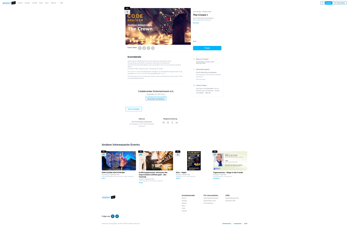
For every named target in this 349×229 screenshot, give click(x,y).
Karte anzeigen (134, 109)
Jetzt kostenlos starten (211, 198)
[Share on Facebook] (140, 48)
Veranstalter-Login (210, 200)
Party (41, 3)
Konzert (27, 3)
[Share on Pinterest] (148, 48)
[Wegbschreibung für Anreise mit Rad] (176, 122)
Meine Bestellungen (232, 198)
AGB (245, 223)
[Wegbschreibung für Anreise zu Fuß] (172, 122)
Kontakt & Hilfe (230, 200)
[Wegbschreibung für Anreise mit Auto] (168, 122)
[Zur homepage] (9, 3)
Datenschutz (226, 223)
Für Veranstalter (339, 3)
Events (328, 3)
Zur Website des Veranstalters (156, 96)
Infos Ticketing (208, 203)
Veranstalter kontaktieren (156, 99)
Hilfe (61, 3)
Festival (53, 3)
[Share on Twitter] (144, 48)
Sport (47, 3)
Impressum (237, 223)
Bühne (20, 3)
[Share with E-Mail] (153, 48)
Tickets (207, 48)
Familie (34, 3)
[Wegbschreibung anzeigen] (163, 122)
